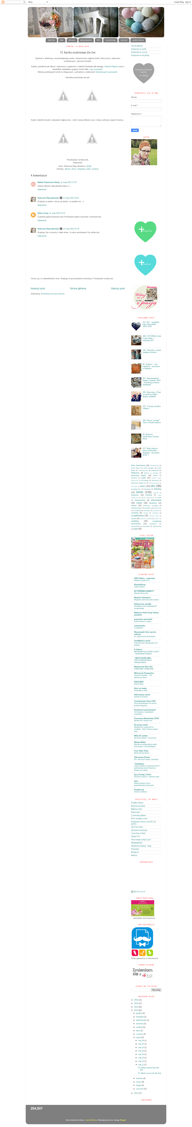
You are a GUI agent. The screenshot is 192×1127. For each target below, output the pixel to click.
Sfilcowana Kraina (142, 757)
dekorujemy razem (142, 695)
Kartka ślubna (139, 587)
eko (61, 40)
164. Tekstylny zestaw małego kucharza (152, 351)
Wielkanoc (135, 473)
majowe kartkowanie (147, 497)
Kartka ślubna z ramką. (143, 621)
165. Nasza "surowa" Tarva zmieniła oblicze (152, 421)
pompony (147, 508)
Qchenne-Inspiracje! (139, 830)
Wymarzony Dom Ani (143, 667)
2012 (136, 1093)
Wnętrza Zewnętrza (142, 598)
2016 (136, 1000)
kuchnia (149, 495)
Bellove (134, 855)
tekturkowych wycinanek (106, 72)
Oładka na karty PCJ (142, 580)
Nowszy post (38, 288)
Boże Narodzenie (138, 465)
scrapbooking (137, 515)
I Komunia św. (143, 470)
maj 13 (141, 1061)
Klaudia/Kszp (140, 585)
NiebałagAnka (136, 843)
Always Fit (135, 836)
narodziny (153, 503)
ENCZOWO (139, 682)
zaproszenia (157, 526)
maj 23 (141, 1044)
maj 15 (141, 1058)
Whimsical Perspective (144, 673)
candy (143, 478)
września (140, 1024)
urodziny (95, 169)
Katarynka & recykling (140, 55)
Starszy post (118, 288)
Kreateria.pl (139, 790)
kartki (51, 40)
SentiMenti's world (142, 641)
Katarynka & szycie (139, 52)
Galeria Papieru (111, 66)
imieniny (157, 489)
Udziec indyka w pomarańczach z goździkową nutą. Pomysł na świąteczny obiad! (147, 768)
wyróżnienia (135, 526)
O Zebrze (138, 650)
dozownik (134, 486)
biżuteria (134, 478)
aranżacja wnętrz (138, 475)
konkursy (135, 495)
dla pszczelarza (154, 483)
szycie (124, 40)
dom (136, 781)
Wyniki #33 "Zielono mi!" (143, 721)
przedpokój (137, 510)
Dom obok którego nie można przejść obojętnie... (145, 704)
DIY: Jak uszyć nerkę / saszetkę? (146, 759)
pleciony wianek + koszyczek (145, 738)
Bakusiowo (135, 812)
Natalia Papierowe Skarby (49, 182)
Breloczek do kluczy (141, 753)
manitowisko (139, 626)
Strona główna (78, 288)
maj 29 (141, 1041)
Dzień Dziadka (148, 468)
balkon (155, 475)
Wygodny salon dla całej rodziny (146, 600)
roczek (145, 513)
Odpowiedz (42, 190)
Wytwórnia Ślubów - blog (141, 846)
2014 (136, 1007)
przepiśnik (156, 510)
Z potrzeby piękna (138, 815)
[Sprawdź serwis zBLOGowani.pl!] (138, 891)
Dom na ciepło (140, 688)
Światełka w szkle (141, 690)
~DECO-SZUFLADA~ (143, 658)
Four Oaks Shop (141, 751)
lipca (138, 1031)
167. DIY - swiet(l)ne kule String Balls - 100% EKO (151, 324)
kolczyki (155, 492)
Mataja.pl (135, 852)
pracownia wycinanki (143, 619)
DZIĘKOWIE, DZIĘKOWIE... (144, 669)
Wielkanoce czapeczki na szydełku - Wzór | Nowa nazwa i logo (146, 729)
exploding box (136, 489)
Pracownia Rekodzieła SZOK (146, 718)
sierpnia (139, 1027)
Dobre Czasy (43, 213)
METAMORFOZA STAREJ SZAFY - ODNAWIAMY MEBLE (146, 653)
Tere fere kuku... (137, 827)
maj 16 (141, 1054)
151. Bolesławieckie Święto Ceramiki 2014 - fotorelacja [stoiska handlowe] (151, 381)
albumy (67, 169)
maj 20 (141, 1051)
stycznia (140, 1089)
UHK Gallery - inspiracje (144, 578)
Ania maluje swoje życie (141, 840)
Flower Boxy (139, 684)
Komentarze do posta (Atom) (52, 294)
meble (159, 497)
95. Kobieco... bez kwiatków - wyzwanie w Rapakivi (151, 366)
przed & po (157, 508)
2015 (136, 1003)
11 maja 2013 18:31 (71, 198)
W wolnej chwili (141, 725)
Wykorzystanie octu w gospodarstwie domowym (144, 784)
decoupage (145, 480)
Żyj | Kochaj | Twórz (142, 775)
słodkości (143, 518)
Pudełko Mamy (137, 803)
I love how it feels (138, 833)
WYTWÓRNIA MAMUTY (144, 591)
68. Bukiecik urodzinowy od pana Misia (151, 437)
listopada (140, 1017)
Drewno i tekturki (140, 792)
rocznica (155, 513)
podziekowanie (136, 508)
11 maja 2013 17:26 (68, 182)
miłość (139, 503)
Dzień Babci (135, 468)
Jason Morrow (91, 1120)
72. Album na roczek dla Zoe (149, 1073)
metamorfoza (140, 500)
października (141, 1020)
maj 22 (141, 1047)
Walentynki (155, 470)
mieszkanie (86, 40)
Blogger (123, 1120)
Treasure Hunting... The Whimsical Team (143, 676)
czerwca (140, 1034)
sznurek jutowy (154, 516)
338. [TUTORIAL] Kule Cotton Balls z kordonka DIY (152, 338)
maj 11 (141, 1065)
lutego (139, 1085)
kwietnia (139, 1078)
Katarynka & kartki (138, 49)
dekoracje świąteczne (138, 483)
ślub (135, 529)
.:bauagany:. (139, 764)
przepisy (147, 510)
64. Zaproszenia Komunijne (144, 636)
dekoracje (155, 480)
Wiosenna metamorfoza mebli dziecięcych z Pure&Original (145, 745)
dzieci (72, 40)
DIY (98, 40)
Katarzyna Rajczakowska (48, 198)
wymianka (153, 524)
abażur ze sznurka (151, 473)
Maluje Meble (140, 742)
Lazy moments (95, 69)
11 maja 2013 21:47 (57, 213)
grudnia (139, 1013)
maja (138, 1037)
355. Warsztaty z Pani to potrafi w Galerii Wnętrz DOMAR (152, 394)
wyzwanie (146, 526)
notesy (134, 506)
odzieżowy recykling (150, 505)
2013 (136, 1010)
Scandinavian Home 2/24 (145, 701)
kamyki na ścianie (141, 697)
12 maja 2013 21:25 (71, 229)
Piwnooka (135, 849)
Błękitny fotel (136, 809)
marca (139, 1082)
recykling (110, 40)
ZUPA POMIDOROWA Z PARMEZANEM (143, 661)
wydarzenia (138, 40)
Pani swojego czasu (139, 819)
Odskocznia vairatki (142, 604)
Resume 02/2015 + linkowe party (146, 777)
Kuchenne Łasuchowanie (145, 710)
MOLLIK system (141, 736)
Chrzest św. (154, 465)
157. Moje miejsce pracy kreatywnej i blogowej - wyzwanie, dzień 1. (151, 451)
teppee (157, 518)
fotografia (81, 169)
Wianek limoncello (141, 593)
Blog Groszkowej (138, 806)
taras (150, 518)
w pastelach (138, 628)
